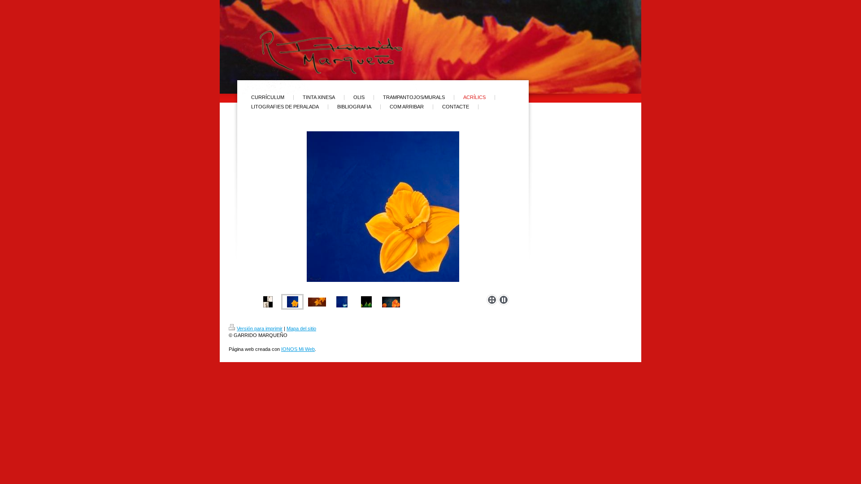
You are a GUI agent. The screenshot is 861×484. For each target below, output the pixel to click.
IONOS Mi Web (298, 349)
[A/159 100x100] (342, 301)
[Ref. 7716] (317, 302)
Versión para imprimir (260, 328)
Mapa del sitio (301, 328)
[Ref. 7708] (383, 211)
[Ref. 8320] (391, 302)
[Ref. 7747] (366, 301)
